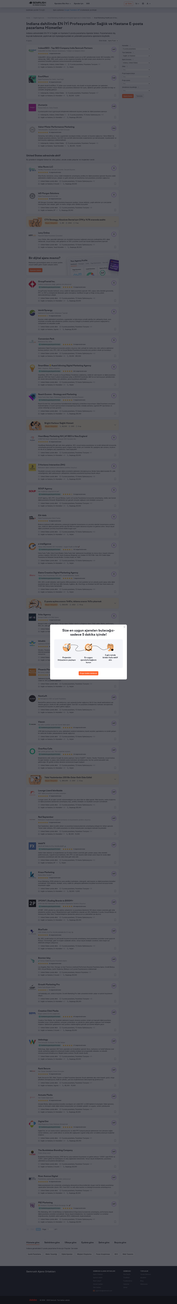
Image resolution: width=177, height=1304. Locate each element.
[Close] (124, 627)
